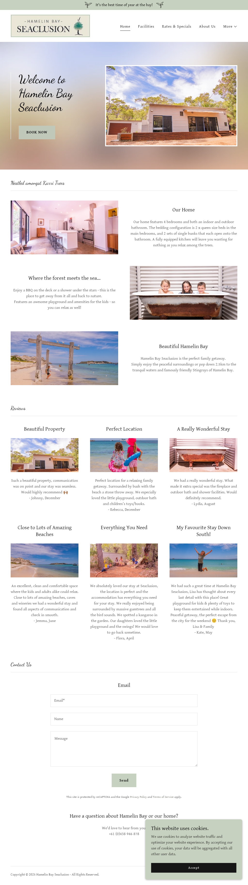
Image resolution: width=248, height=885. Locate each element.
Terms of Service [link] (163, 797)
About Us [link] (207, 26)
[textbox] (124, 700)
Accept (193, 867)
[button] (230, 27)
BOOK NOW (36, 132)
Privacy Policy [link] (138, 797)
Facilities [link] (146, 26)
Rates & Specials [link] (176, 26)
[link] (50, 25)
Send (124, 780)
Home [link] (125, 26)
